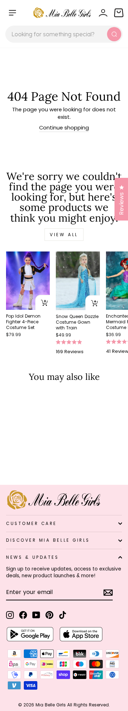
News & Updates (32, 557)
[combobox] (64, 34)
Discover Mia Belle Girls (48, 540)
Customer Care (31, 523)
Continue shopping (64, 127)
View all (64, 235)
